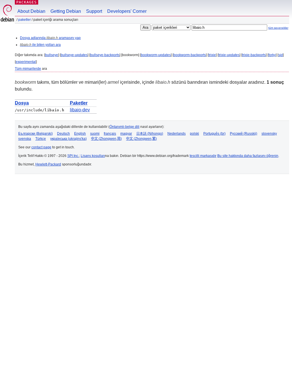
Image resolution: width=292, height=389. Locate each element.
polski (194, 134)
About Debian (31, 11)
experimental (26, 62)
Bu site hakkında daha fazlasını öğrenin (247, 156)
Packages (26, 2)
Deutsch (63, 134)
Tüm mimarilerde (28, 69)
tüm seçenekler (278, 27)
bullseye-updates (74, 55)
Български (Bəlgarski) (35, 134)
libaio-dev (80, 109)
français (110, 134)
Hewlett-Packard (48, 164)
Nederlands (176, 134)
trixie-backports (254, 55)
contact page (41, 147)
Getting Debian (65, 11)
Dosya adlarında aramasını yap (50, 38)
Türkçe (40, 139)
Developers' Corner (127, 11)
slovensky (269, 134)
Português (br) (214, 134)
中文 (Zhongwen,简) (106, 139)
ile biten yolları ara (40, 45)
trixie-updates (229, 55)
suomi (95, 134)
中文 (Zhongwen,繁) (141, 139)
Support (94, 11)
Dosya (22, 103)
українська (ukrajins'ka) (68, 139)
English (80, 134)
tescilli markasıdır (203, 156)
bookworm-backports (189, 55)
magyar (126, 134)
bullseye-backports (104, 55)
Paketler (24, 20)
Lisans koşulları (93, 156)
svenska (24, 139)
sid (280, 55)
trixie (212, 55)
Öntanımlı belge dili (124, 127)
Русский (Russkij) (243, 134)
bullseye (51, 55)
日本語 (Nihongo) (149, 134)
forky (272, 55)
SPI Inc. (73, 156)
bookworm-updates (156, 55)
